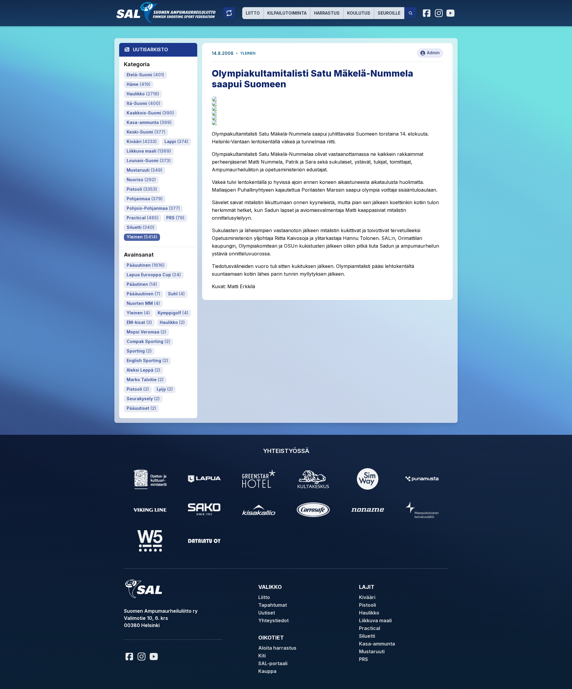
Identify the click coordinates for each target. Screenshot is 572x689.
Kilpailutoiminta (287, 12)
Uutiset (266, 613)
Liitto (253, 12)
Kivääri (367, 597)
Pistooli (367, 605)
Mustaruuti (372, 651)
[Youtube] (451, 13)
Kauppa (267, 671)
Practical (369, 628)
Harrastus (327, 12)
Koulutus (358, 12)
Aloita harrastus (277, 648)
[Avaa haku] (410, 13)
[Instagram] (438, 13)
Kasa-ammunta (377, 644)
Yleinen (247, 53)
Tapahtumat (272, 605)
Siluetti (367, 636)
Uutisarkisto (150, 49)
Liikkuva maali (375, 620)
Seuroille (389, 12)
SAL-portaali (272, 663)
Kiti (262, 656)
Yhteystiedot (273, 620)
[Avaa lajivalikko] (229, 13)
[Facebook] (427, 13)
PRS (363, 659)
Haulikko (369, 613)
